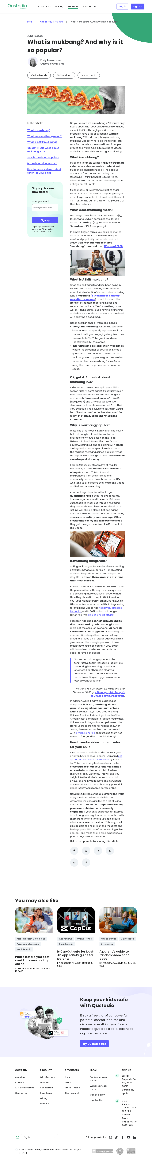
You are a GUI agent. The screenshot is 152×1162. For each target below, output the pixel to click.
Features (45, 1082)
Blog (29, 21)
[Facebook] (122, 1137)
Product (42, 6)
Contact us (21, 1093)
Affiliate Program (24, 1087)
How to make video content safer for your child (44, 171)
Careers (19, 1082)
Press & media (72, 1087)
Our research (72, 1093)
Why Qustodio (47, 1077)
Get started (46, 1087)
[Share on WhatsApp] (110, 851)
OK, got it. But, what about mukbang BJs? (43, 149)
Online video (64, 75)
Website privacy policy (98, 1087)
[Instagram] (110, 1137)
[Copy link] (86, 862)
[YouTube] (128, 1137)
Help (67, 1077)
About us (20, 1077)
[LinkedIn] (134, 1137)
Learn (71, 6)
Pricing (59, 6)
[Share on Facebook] (74, 851)
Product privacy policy (98, 1079)
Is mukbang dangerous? (42, 163)
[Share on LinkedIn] (98, 851)
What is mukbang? (38, 130)
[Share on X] (86, 851)
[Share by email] (74, 862)
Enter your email (40, 201)
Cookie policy (97, 1094)
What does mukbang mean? (44, 136)
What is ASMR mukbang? (42, 142)
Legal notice (96, 1100)
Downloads (46, 1093)
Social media (88, 75)
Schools (44, 1103)
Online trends (39, 75)
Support (88, 6)
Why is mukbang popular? (43, 157)
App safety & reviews (51, 21)
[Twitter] (116, 1137)
